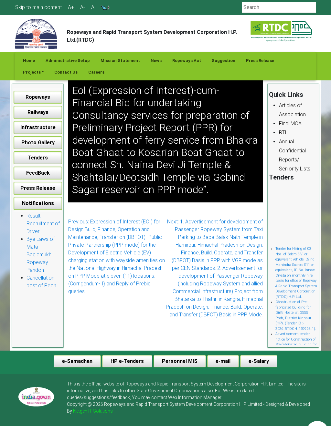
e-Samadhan (77, 361)
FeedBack (38, 173)
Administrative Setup (68, 60)
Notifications (38, 203)
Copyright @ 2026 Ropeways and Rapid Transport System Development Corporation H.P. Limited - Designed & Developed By (188, 408)
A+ (71, 7)
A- (82, 7)
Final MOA (290, 123)
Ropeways (38, 97)
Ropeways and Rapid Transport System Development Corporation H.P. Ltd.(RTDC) (152, 36)
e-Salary (259, 361)
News (156, 60)
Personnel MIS (180, 361)
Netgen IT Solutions (93, 411)
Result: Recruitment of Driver (43, 223)
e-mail (223, 361)
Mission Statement (120, 60)
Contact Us (66, 72)
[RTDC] (282, 31)
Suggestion (223, 60)
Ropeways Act (186, 60)
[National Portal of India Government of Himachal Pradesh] (36, 396)
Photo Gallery (38, 142)
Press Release (260, 60)
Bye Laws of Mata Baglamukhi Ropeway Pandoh (41, 254)
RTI (282, 132)
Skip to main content (38, 7)
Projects (32, 72)
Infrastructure (38, 127)
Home (29, 60)
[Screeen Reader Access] (105, 7)
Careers (96, 72)
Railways (37, 112)
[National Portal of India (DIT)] (36, 396)
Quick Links (286, 94)
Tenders (38, 158)
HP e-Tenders (127, 361)
